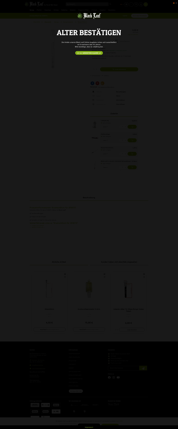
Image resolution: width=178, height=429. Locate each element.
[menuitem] (174, 1)
